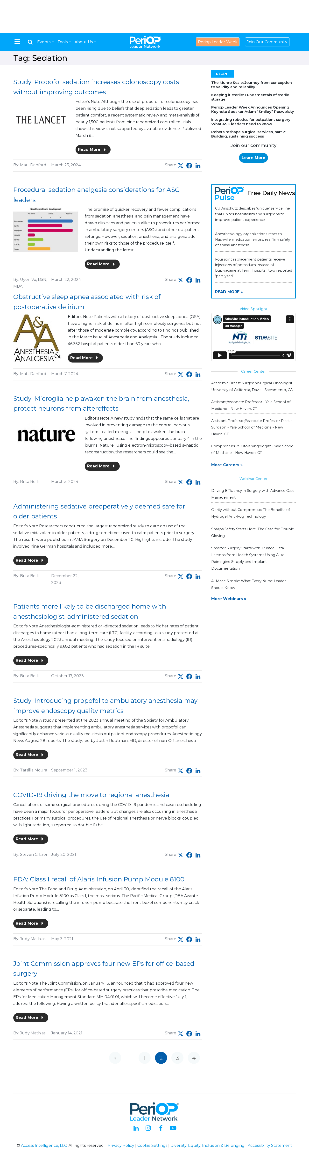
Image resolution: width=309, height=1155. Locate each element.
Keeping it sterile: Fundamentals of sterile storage (250, 97)
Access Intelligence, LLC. (44, 1145)
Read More (90, 149)
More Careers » (227, 465)
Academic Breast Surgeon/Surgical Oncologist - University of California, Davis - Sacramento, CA (253, 386)
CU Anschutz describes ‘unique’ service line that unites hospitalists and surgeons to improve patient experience (252, 214)
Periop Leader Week (218, 42)
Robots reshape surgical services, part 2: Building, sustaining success (248, 134)
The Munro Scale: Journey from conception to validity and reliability (251, 84)
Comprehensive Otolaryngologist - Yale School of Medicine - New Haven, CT (253, 449)
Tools (63, 42)
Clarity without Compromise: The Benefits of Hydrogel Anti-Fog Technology (250, 513)
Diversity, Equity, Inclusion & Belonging (207, 1145)
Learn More (253, 157)
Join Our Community (267, 42)
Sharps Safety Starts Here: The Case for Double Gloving (252, 532)
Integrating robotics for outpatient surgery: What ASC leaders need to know (251, 121)
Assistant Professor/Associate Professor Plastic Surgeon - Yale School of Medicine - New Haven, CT (251, 427)
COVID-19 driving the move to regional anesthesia (91, 795)
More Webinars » (228, 598)
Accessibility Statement (270, 1145)
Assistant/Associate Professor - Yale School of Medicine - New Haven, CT (250, 405)
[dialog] (30, 42)
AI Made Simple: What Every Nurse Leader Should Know (248, 584)
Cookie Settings (152, 1145)
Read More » (229, 292)
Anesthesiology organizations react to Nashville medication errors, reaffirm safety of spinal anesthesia (252, 239)
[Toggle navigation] (17, 42)
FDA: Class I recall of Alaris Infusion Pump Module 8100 (98, 879)
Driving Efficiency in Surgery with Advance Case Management (253, 494)
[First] (115, 1058)
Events (44, 42)
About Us (84, 42)
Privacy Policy (121, 1145)
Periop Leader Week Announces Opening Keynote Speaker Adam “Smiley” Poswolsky (252, 109)
